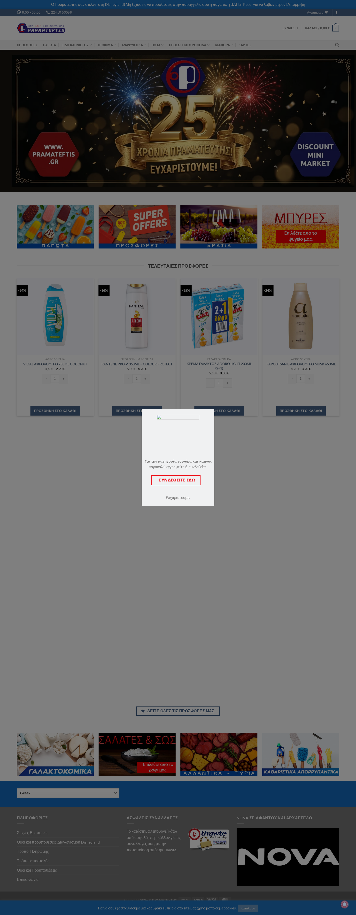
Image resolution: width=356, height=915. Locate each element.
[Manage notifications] (344, 904)
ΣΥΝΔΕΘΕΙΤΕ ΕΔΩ (176, 480)
